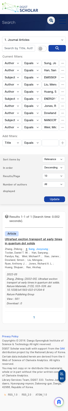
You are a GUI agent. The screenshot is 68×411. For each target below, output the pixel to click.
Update (54, 199)
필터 (62, 378)
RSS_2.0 (26, 394)
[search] (57, 48)
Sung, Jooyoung (38, 249)
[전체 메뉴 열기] (62, 20)
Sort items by (11, 159)
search (51, 20)
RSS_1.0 (12, 394)
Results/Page (11, 176)
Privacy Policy (10, 336)
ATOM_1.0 (41, 394)
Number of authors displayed (15, 188)
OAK (62, 348)
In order (8, 167)
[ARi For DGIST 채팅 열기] (59, 402)
